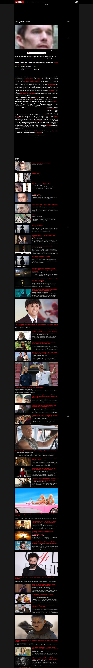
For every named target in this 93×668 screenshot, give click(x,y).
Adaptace (45, 83)
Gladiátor (17, 80)
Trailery (42, 2)
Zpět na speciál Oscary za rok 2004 (36, 135)
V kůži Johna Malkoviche (36, 83)
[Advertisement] (36, 146)
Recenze (28, 2)
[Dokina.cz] (19, 2)
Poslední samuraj (29, 78)
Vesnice (31, 99)
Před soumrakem (50, 108)
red (27, 23)
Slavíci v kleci (39, 132)
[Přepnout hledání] (75, 2)
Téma (32, 2)
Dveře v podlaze (38, 131)
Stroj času (39, 78)
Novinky (37, 2)
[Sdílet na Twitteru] (18, 159)
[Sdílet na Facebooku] (16, 159)
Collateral (37, 97)
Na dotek (54, 131)
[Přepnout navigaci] (77, 2)
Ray (50, 97)
